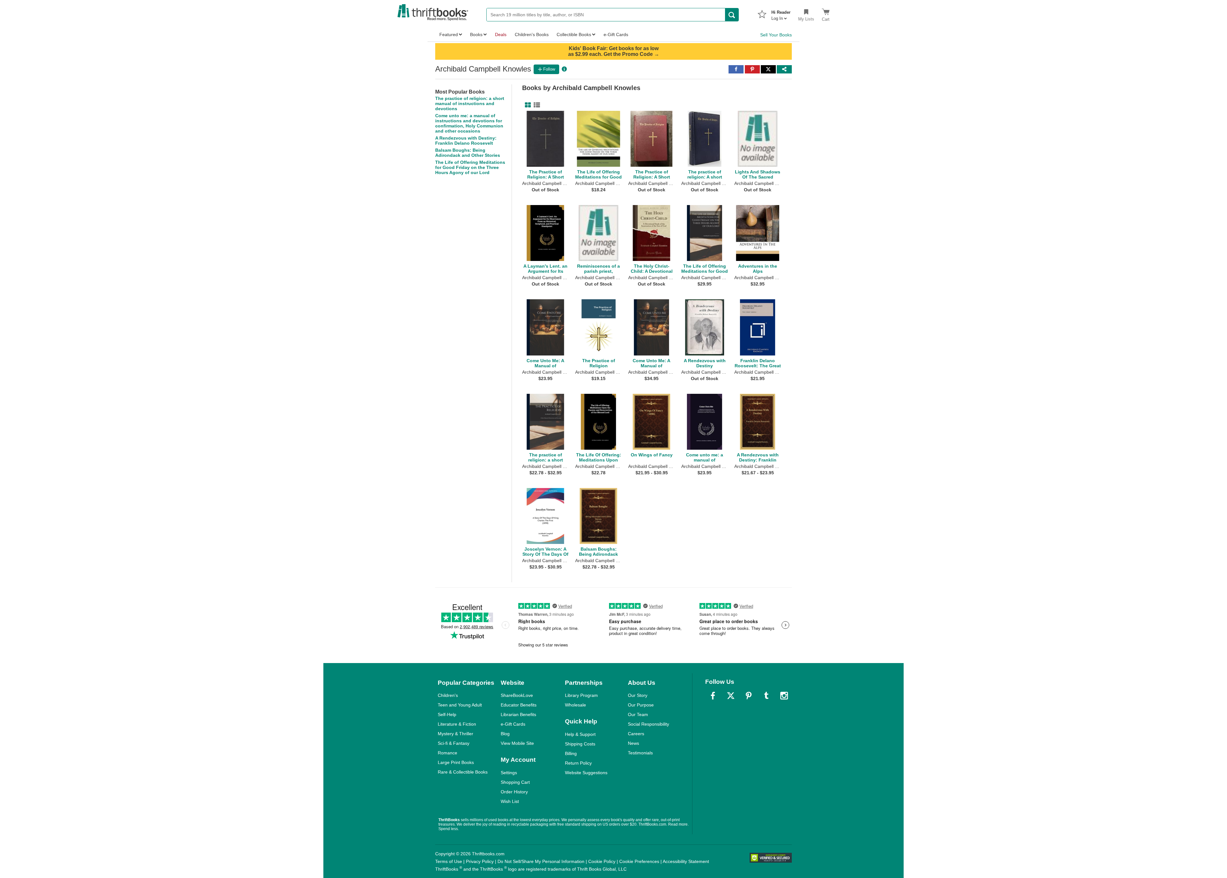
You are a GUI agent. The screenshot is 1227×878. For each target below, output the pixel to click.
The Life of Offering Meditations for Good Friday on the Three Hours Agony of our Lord (470, 167)
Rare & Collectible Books (463, 772)
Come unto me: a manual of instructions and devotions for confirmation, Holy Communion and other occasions (469, 123)
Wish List (510, 801)
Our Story (637, 695)
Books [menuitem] (476, 34)
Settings (509, 772)
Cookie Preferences (639, 861)
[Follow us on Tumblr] (766, 695)
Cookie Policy (601, 861)
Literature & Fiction (457, 724)
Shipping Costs (580, 743)
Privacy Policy (480, 861)
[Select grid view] (526, 105)
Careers (636, 733)
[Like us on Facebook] (713, 695)
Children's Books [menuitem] (532, 34)
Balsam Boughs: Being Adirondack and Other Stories (467, 153)
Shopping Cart (515, 782)
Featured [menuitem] (448, 34)
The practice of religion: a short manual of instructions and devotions (469, 103)
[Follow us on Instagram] (784, 695)
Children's (448, 695)
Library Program (581, 695)
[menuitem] (781, 13)
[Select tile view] (535, 105)
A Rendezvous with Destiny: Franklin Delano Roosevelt (466, 140)
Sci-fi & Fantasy (453, 743)
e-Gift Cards (513, 724)
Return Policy (578, 763)
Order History (514, 791)
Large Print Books (456, 762)
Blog (505, 733)
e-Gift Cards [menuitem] (616, 34)
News (633, 743)
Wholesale (575, 704)
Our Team (638, 714)
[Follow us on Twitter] (730, 695)
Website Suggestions (586, 772)
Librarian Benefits (518, 714)
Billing (571, 753)
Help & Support (580, 734)
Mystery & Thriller (455, 733)
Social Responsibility (648, 724)
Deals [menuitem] (500, 34)
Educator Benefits (518, 704)
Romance (447, 752)
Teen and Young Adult (460, 704)
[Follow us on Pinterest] (748, 695)
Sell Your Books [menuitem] (776, 34)
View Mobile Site (517, 743)
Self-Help (447, 714)
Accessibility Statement (686, 861)
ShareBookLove (517, 695)
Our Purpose (641, 704)
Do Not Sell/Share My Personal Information (541, 861)
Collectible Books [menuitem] (574, 34)
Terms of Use (448, 861)
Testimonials (640, 752)
